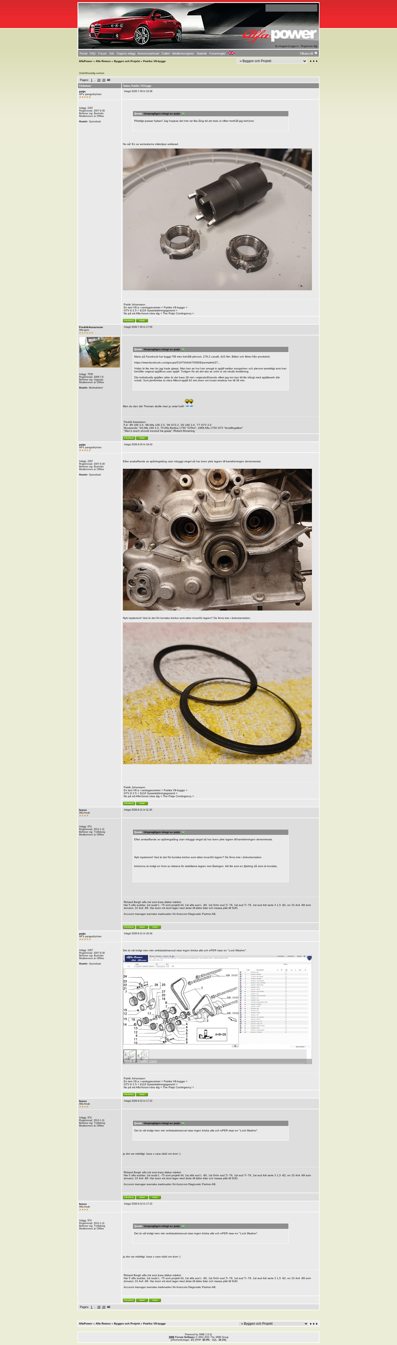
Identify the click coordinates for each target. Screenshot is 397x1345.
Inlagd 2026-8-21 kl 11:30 (138, 809)
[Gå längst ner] (313, 61)
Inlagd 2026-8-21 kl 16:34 (138, 933)
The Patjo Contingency (177, 313)
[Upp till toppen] (314, 1324)
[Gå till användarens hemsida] (142, 928)
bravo (83, 809)
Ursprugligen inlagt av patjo (163, 113)
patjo (82, 91)
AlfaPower (85, 61)
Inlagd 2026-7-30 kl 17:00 (138, 327)
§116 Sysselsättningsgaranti (157, 310)
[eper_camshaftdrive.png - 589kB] (217, 1063)
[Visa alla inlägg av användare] (142, 321)
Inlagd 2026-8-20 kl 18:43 (138, 444)
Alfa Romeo (103, 61)
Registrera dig (309, 46)
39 (103, 80)
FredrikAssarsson (91, 327)
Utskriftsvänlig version (91, 73)
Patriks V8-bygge (174, 307)
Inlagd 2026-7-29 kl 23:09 (138, 91)
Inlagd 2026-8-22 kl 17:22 (138, 1101)
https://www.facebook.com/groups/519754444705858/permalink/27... (177, 362)
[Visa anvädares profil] (129, 321)
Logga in (293, 46)
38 (98, 80)
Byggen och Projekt (127, 61)
